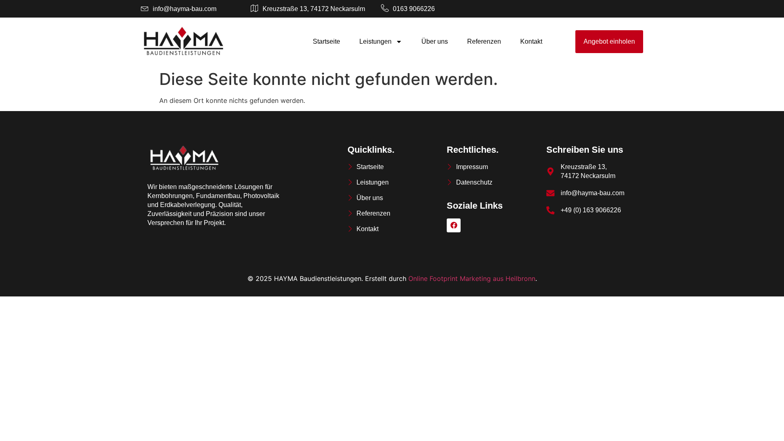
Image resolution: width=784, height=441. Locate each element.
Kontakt (531, 41)
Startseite (326, 41)
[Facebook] (454, 225)
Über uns (434, 41)
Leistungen (375, 41)
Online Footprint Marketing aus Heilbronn (471, 278)
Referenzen (484, 41)
